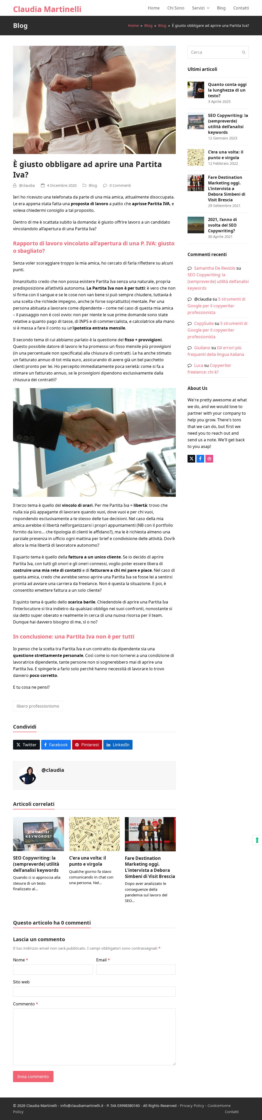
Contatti (232, 1111)
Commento (25, 1004)
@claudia (27, 185)
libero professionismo (38, 706)
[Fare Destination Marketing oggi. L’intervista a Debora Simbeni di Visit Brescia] (150, 834)
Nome (20, 960)
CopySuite (204, 323)
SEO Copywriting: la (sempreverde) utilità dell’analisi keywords (36, 864)
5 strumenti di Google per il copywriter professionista (216, 305)
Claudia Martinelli (47, 9)
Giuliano (202, 347)
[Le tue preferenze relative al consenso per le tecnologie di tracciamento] (257, 840)
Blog (93, 185)
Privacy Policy (192, 1105)
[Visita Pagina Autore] (27, 775)
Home (225, 1105)
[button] (26, 745)
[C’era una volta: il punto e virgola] (94, 834)
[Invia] (243, 52)
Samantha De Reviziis (214, 268)
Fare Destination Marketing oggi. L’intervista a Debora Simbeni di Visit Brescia (150, 867)
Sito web (21, 982)
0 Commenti (120, 185)
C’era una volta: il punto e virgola (87, 861)
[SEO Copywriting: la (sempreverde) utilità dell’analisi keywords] (38, 834)
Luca (198, 365)
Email (103, 960)
